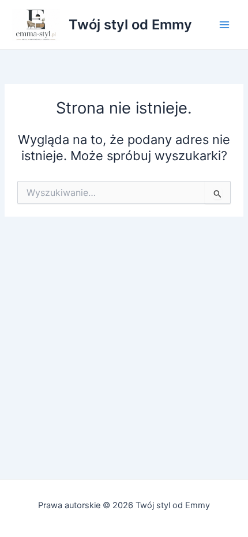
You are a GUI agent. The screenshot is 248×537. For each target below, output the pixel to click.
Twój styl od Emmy (130, 24)
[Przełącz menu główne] (224, 25)
